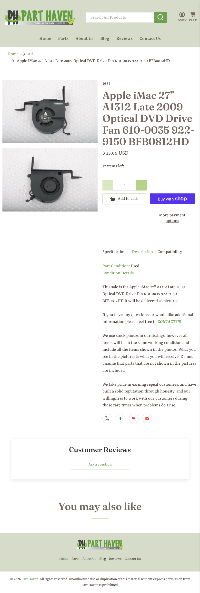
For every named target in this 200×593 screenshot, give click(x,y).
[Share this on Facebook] (120, 418)
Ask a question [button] (100, 464)
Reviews (124, 38)
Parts (63, 38)
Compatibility (170, 252)
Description (142, 252)
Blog (104, 38)
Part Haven (29, 579)
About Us (84, 38)
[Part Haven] (40, 17)
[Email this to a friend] (147, 418)
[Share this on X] (107, 418)
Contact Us (150, 38)
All (30, 54)
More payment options (172, 218)
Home (45, 38)
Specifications (114, 252)
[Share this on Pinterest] (134, 418)
